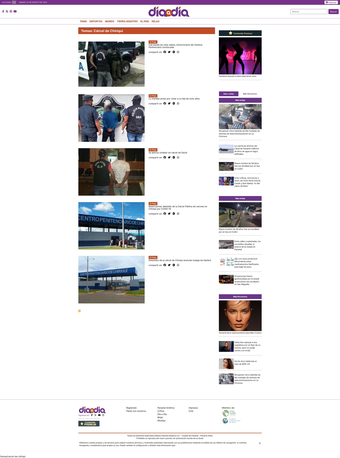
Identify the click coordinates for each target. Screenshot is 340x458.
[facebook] (92, 415)
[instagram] (103, 415)
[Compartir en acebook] (165, 52)
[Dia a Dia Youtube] (15, 11)
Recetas (161, 420)
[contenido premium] (88, 423)
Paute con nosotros (136, 411)
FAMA (83, 21)
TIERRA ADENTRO (127, 21)
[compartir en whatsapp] (178, 52)
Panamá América (166, 407)
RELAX (156, 21)
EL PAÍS (144, 21)
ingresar (332, 2)
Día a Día (162, 414)
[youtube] (99, 415)
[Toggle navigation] (14, 2)
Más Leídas (228, 94)
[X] (95, 415)
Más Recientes (250, 94)
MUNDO (109, 21)
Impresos (193, 407)
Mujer (160, 417)
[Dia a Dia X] (7, 11)
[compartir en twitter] (169, 52)
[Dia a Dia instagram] (11, 11)
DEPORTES (96, 21)
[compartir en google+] (174, 52)
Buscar (333, 11)
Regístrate (131, 407)
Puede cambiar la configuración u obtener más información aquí (147, 445)
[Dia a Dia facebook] (3, 11)
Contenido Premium (242, 33)
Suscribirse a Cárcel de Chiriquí (79, 311)
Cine (191, 411)
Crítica (161, 411)
